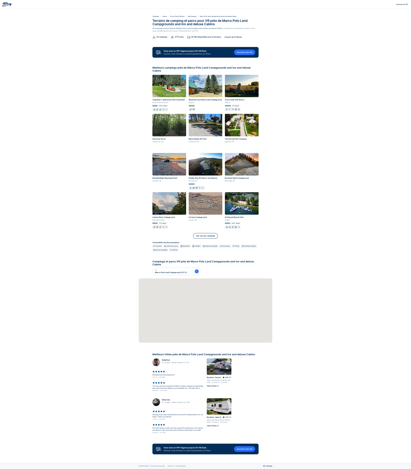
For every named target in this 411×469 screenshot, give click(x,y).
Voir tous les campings (205, 236)
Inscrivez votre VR (244, 52)
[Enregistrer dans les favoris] (229, 361)
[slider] (158, 371)
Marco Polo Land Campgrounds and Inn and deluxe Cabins (218, 16)
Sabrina (166, 360)
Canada (164, 16)
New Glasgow (192, 16)
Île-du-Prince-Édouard (177, 16)
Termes (170, 466)
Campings (155, 16)
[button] (172, 271)
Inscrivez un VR (402, 4)
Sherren (166, 399)
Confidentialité (180, 466)
